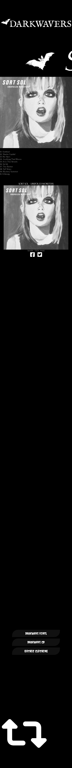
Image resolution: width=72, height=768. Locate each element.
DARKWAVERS (36, 23)
